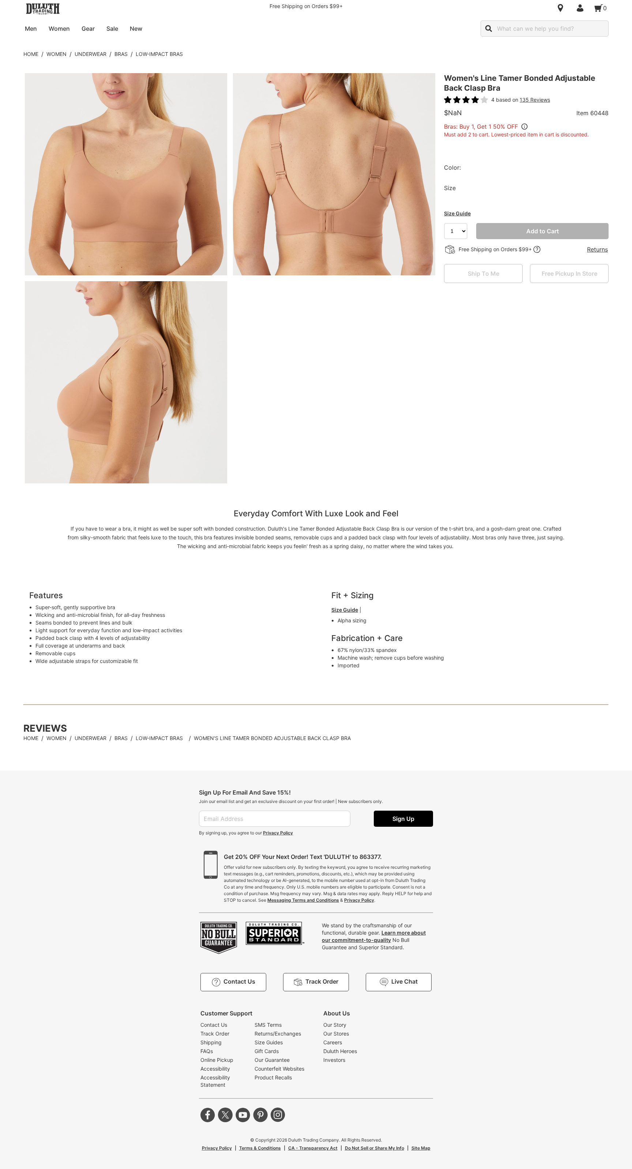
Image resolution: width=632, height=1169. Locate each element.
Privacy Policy (278, 833)
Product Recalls (273, 1077)
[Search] (488, 28)
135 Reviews (535, 100)
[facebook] (207, 1115)
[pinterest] (260, 1115)
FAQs (206, 1051)
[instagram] (278, 1115)
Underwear (90, 54)
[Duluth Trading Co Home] (42, 9)
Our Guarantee (272, 1060)
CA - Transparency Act (313, 1148)
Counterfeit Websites (279, 1069)
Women (56, 54)
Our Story (334, 1025)
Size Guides (269, 1042)
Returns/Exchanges (278, 1033)
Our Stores (336, 1033)
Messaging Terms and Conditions (303, 900)
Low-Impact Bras (159, 54)
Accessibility (215, 1069)
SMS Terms (268, 1025)
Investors (334, 1060)
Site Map (420, 1148)
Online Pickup (216, 1060)
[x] (225, 1115)
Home (30, 54)
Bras (121, 54)
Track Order (214, 1033)
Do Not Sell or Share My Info (374, 1148)
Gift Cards (267, 1051)
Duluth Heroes (340, 1051)
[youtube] (243, 1115)
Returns (597, 249)
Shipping (211, 1042)
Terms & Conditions (260, 1148)
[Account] (581, 8)
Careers (332, 1042)
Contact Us (213, 1025)
